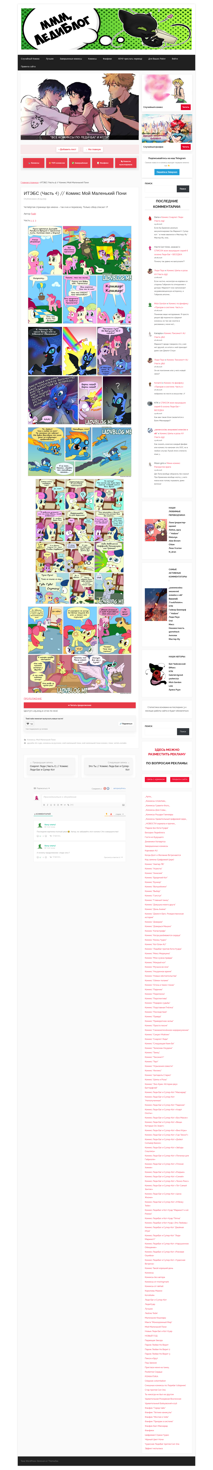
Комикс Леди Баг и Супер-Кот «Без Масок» (166, 1117)
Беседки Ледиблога (155, 832)
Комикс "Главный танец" (157, 900)
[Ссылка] (68, 804)
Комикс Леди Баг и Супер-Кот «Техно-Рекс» (167, 1181)
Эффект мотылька (154, 1448)
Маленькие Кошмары (155, 1318)
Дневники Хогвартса (155, 841)
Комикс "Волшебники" (156, 886)
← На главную (93, 149)
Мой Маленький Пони (46, 740)
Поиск (183, 731)
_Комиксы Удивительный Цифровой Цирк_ (166, 819)
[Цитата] (61, 804)
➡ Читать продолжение (79, 705)
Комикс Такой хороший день (159, 1268)
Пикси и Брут (151, 1358)
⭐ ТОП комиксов (57, 163)
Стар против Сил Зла (155, 1390)
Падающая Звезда (154, 1340)
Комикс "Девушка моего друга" (160, 904)
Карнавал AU (151, 850)
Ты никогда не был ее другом (159, 1394)
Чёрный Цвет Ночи (154, 1439)
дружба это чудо (34, 743)
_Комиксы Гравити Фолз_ (157, 805)
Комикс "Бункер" (153, 882)
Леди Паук (159, 270)
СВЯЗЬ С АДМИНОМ (156, 779)
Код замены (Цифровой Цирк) (159, 859)
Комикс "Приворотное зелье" (159, 1021)
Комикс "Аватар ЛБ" (154, 864)
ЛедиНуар (150, 1304)
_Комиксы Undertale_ (155, 801)
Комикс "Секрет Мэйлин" (157, 1034)
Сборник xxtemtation (155, 1381)
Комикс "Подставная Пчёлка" (159, 1007)
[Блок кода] (65, 804)
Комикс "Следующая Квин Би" (159, 1043)
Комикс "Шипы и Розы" (156, 1079)
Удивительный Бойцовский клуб (161, 1403)
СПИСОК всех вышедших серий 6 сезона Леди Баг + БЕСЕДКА (170, 406)
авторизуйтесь (119, 788)
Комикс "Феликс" (153, 1070)
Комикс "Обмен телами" (157, 980)
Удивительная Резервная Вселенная (163, 1399)
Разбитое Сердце (153, 1372)
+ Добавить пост (67, 149)
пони (110, 743)
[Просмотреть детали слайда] (80, 106)
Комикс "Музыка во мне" (157, 967)
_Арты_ (148, 796)
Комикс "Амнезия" (154, 873)
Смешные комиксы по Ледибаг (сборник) (165, 1385)
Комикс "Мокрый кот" (155, 962)
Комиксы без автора (155, 1277)
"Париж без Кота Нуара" (156, 828)
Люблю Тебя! (151, 1313)
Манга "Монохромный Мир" (158, 1322)
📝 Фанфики (102, 163)
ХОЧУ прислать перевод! (130, 58)
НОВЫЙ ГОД (151, 1336)
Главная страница (29, 182)
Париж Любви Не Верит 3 (157, 1354)
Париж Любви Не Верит (157, 1345)
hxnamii (158, 383)
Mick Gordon (160, 303)
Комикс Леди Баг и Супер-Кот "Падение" (165, 1105)
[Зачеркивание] (54, 804)
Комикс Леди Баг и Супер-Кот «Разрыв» (165, 1172)
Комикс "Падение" (154, 989)
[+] (72, 805)
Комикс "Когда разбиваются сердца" (163, 935)
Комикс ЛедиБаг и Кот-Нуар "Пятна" (162, 1218)
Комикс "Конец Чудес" (156, 940)
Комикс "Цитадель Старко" (158, 1075)
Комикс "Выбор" (152, 891)
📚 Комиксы (33, 163)
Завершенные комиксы (71, 58)
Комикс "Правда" (153, 1016)
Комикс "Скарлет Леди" (156, 1039)
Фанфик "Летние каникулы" (158, 1412)
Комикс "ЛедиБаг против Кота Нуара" (163, 949)
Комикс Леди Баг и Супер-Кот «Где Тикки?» (166, 1135)
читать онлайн (120, 743)
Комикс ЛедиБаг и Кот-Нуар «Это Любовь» (166, 1223)
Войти (175, 58)
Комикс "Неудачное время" (158, 971)
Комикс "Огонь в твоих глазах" (160, 985)
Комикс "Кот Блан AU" (155, 944)
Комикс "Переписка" (155, 994)
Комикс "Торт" (151, 1061)
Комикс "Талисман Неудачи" (159, 1048)
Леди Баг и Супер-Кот (156, 1300)
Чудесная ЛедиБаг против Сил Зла (162, 1444)
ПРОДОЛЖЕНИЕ (33, 698)
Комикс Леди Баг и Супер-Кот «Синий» (164, 1176)
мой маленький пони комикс (95, 743)
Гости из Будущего (154, 837)
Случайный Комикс (30, 58)
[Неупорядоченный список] (58, 804)
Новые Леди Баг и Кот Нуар (158, 1331)
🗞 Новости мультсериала (125, 163)
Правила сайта (28, 66)
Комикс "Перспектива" (156, 998)
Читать (185, 107)
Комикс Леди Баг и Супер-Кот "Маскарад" (165, 1092)
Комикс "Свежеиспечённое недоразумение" (167, 1030)
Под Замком (151, 1363)
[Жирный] (44, 804)
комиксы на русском (52, 743)
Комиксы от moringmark (157, 1281)
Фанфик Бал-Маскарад (156, 1426)
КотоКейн (149, 1295)
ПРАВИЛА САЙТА (179, 779)
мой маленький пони (71, 743)
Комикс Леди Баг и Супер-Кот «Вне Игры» (166, 1130)
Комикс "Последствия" (156, 1012)
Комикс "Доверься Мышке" (158, 926)
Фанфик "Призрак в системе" (159, 1421)
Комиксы (92, 58)
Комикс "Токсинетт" (154, 1057)
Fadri (33, 213)
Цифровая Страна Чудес (157, 1435)
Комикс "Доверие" (154, 922)
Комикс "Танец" (152, 1052)
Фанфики (107, 58)
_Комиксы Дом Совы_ (156, 810)
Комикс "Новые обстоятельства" (161, 976)
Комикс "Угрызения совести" (159, 1066)
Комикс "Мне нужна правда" (159, 958)
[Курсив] (47, 804)
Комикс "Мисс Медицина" (157, 953)
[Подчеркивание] (51, 804)
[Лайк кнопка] (27, 723)
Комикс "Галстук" (153, 895)
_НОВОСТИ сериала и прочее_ (160, 823)
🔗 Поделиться (126, 724)
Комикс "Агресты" (153, 868)
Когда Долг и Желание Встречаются (163, 855)
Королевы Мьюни (153, 1291)
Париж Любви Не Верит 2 (157, 1349)
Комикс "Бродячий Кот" (156, 877)
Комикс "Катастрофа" (155, 931)
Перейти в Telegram (167, 172)
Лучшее (49, 58)
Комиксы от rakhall (154, 1286)
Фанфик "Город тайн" (155, 1408)
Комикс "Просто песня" (156, 1025)
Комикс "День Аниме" (155, 909)
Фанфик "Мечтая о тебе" (157, 1417)
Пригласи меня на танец (157, 1367)
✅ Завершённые (80, 163)
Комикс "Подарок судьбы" (157, 1003)
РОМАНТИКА (151, 1376)
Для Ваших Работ (157, 58)
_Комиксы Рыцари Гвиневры (159, 814)
